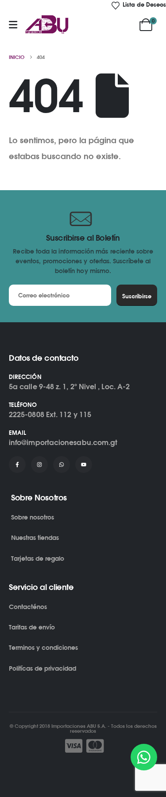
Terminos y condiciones (43, 647)
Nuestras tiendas (35, 537)
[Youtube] (83, 464)
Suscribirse (136, 296)
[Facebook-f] (17, 464)
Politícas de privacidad (42, 668)
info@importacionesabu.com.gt (63, 442)
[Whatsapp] (61, 464)
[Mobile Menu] (13, 25)
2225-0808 (26, 414)
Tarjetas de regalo (37, 558)
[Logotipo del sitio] (47, 25)
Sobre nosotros (32, 517)
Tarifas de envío (32, 627)
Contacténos (28, 606)
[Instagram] (39, 464)
